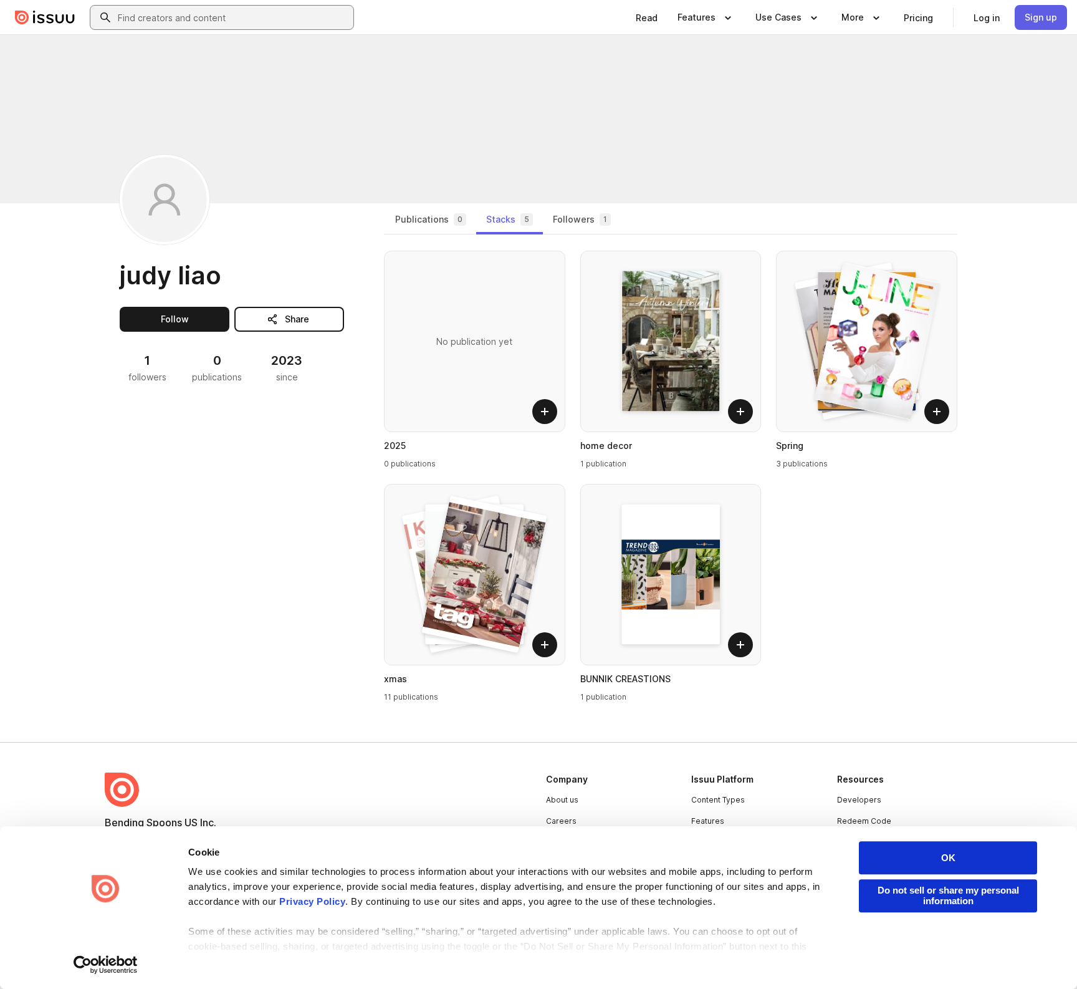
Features (707, 821)
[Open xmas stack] (475, 575)
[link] (647, 17)
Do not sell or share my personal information (948, 895)
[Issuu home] (45, 17)
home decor (606, 445)
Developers (859, 799)
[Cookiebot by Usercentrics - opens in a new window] (105, 964)
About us (562, 799)
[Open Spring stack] (867, 341)
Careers (561, 821)
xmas (395, 678)
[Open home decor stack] (671, 341)
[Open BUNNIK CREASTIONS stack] (671, 575)
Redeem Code (864, 821)
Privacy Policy (312, 901)
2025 (395, 445)
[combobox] (233, 17)
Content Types (718, 799)
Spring (789, 445)
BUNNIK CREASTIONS (625, 678)
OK (948, 857)
